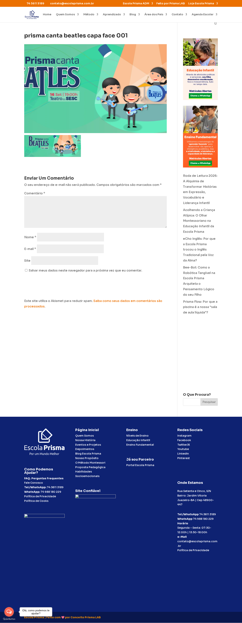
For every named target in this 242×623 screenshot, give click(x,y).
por (67, 617)
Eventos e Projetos (88, 444)
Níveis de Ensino (137, 435)
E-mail (30, 249)
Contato (177, 14)
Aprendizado (112, 14)
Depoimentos (84, 449)
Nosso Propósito (87, 458)
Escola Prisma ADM (136, 3)
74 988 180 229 (51, 491)
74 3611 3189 (55, 487)
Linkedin (183, 453)
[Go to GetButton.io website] (9, 619)
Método (88, 14)
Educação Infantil (138, 440)
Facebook (184, 440)
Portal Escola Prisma (140, 465)
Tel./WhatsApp (188, 514)
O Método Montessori (90, 462)
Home (47, 14)
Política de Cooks (36, 501)
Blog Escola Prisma (88, 453)
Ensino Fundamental (140, 444)
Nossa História (85, 440)
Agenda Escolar (202, 14)
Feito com (53, 617)
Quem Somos (65, 14)
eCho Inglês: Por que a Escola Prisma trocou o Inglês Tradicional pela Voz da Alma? (199, 249)
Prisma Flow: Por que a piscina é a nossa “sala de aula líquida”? (200, 307)
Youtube (183, 449)
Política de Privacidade (40, 496)
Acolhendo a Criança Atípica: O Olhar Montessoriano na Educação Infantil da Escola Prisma (199, 221)
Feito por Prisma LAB (170, 3)
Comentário (34, 193)
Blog (133, 14)
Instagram (184, 435)
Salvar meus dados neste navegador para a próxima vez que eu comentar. (85, 270)
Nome (30, 237)
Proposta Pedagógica (90, 467)
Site (27, 261)
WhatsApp (184, 519)
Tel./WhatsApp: (35, 487)
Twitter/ (183, 444)
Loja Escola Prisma (201, 3)
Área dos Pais (153, 14)
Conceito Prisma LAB (86, 617)
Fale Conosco (33, 482)
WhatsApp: (32, 491)
